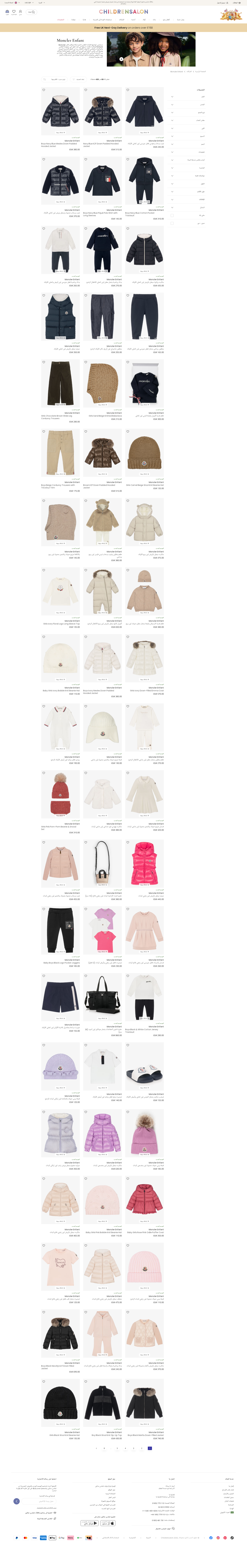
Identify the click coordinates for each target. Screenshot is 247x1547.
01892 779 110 (158, 1503)
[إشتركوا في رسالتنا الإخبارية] (16, 1501)
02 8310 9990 (163, 1507)
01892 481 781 (158, 1520)
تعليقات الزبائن (229, 1501)
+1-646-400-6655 (150, 1511)
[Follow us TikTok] (232, 1539)
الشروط (148, 1538)
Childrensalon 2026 (169, 1538)
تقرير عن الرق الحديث (108, 1508)
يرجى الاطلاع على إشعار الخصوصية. (46, 1508)
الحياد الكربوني (226, 1512)
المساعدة (231, 1505)
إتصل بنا (231, 1486)
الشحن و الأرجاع (229, 1494)
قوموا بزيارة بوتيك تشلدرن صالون (105, 1486)
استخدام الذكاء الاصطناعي (110, 1538)
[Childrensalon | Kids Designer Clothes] (231, 14)
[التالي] (96, 1448)
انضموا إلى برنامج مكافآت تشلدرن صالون (38, 1513)
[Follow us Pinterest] (225, 1539)
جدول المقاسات (229, 1497)
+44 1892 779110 (158, 1514)
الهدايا (232, 1508)
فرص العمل (111, 1497)
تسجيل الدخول (221, 3)
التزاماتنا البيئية (110, 1494)
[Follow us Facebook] (211, 1539)
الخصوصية (132, 1538)
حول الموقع (111, 1490)
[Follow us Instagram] (218, 1539)
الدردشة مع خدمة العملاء (167, 1487)
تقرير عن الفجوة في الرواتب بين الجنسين (102, 1505)
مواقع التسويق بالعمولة (108, 1501)
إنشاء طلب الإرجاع (228, 1490)
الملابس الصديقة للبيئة (44, 1519)
